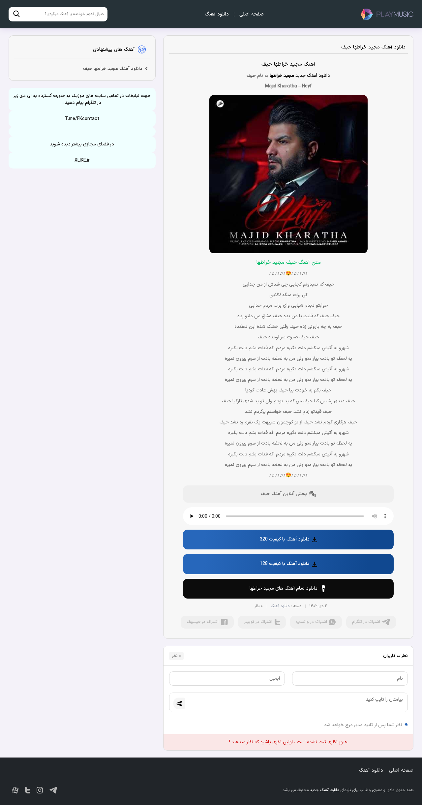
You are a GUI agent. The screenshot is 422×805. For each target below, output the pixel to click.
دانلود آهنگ (217, 14)
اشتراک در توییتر (258, 622)
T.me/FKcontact (82, 118)
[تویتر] (27, 790)
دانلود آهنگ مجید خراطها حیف (373, 47)
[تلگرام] (53, 790)
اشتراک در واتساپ (311, 622)
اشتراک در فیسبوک (203, 622)
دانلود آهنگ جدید (387, 14)
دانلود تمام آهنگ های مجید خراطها (283, 588)
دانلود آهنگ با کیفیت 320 (285, 539)
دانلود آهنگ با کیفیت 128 (285, 563)
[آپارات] (15, 790)
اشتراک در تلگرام (366, 622)
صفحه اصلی (251, 14)
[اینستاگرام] (40, 790)
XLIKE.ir (82, 160)
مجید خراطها (282, 75)
